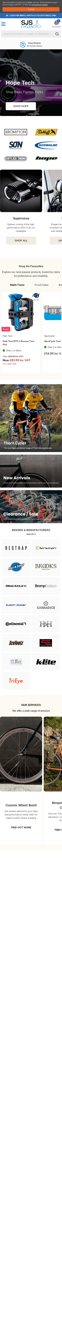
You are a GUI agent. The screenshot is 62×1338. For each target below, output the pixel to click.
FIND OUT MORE (21, 827)
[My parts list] (36, 295)
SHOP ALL (21, 240)
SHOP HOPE (20, 106)
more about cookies (39, 4)
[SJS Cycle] (31, 24)
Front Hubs (41, 285)
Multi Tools (17, 285)
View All (30, 534)
